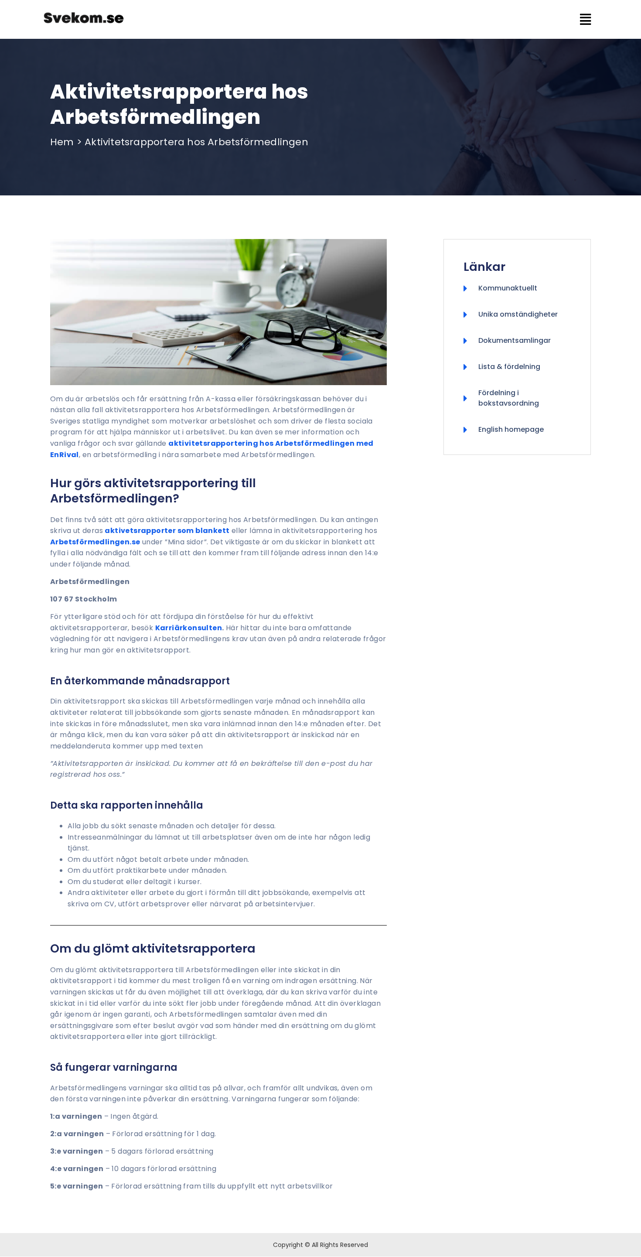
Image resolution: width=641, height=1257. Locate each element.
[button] (383, 19)
